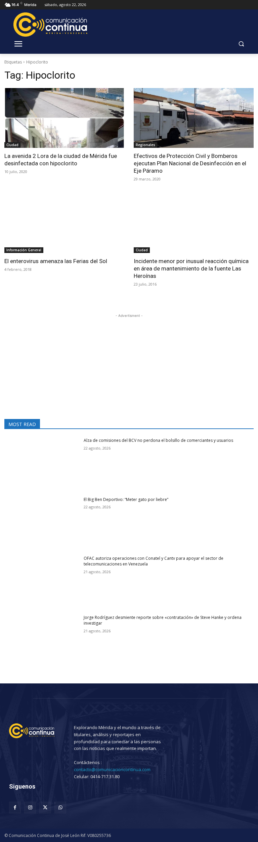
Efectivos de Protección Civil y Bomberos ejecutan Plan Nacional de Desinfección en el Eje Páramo (190, 163)
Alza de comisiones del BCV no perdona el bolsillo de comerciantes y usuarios (158, 440)
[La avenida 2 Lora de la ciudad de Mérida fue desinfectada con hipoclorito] (64, 118)
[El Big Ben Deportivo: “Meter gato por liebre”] (41, 523)
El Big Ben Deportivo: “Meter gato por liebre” (127, 499)
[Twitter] (45, 807)
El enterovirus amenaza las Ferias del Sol (55, 261)
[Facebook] (15, 807)
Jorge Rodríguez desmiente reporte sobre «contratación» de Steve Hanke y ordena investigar (163, 620)
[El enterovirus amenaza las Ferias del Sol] (64, 223)
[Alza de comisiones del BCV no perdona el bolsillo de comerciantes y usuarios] (41, 464)
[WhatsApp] (60, 807)
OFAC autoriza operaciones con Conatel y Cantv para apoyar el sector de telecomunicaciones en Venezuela (153, 561)
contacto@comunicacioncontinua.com (112, 769)
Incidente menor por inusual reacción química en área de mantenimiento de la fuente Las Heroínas (191, 268)
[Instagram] (30, 807)
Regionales (145, 144)
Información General (23, 250)
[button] (241, 44)
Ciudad (12, 144)
